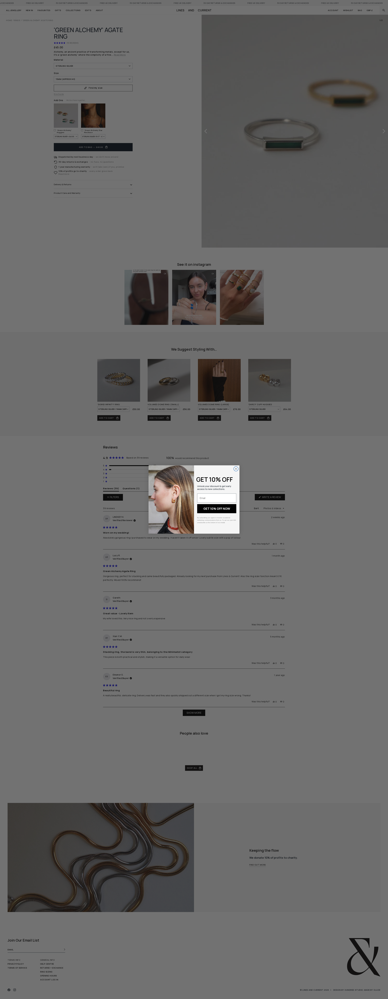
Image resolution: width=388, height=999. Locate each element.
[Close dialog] (236, 469)
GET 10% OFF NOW (216, 509)
